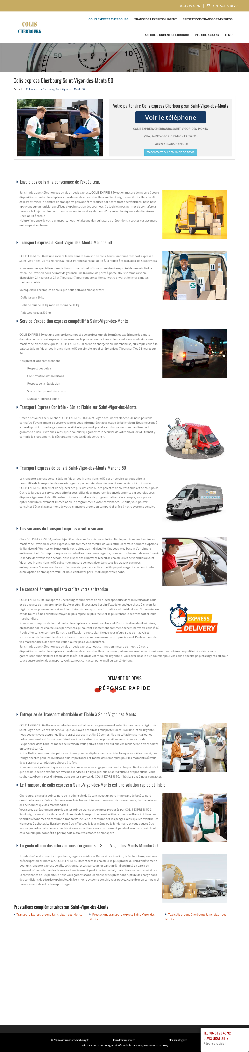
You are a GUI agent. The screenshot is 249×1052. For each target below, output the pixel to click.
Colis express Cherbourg (109, 19)
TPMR (228, 35)
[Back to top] (238, 1041)
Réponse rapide (124, 687)
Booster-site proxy (157, 1045)
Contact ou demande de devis (172, 152)
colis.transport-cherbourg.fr (74, 1040)
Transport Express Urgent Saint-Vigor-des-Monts (49, 914)
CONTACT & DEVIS (224, 5)
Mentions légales (178, 1040)
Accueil (18, 89)
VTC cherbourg (207, 35)
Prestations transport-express (207, 19)
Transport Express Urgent (155, 19)
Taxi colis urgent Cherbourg (166, 35)
